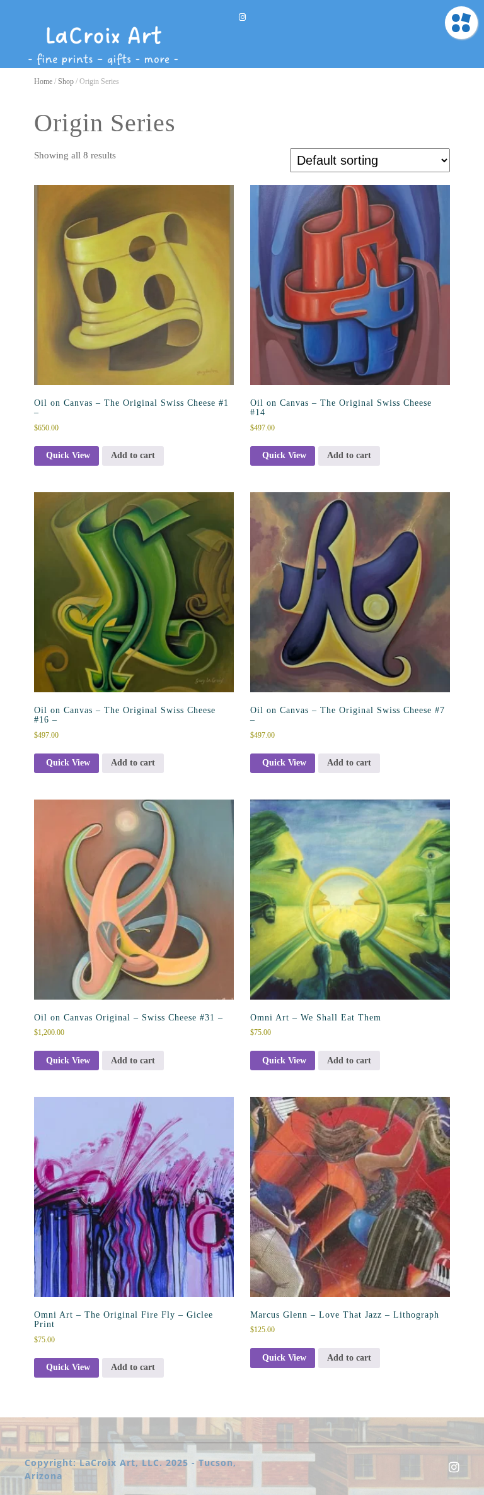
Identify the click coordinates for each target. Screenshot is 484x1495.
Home (43, 81)
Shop (66, 81)
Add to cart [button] (133, 455)
